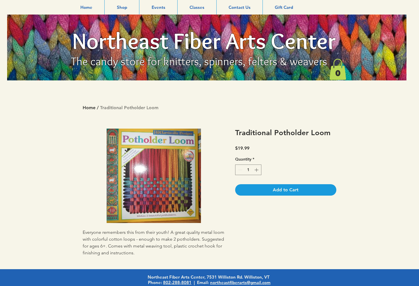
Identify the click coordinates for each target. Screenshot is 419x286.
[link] (338, 69)
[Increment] (257, 170)
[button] (122, 7)
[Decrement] (239, 170)
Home (89, 107)
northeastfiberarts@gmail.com (240, 282)
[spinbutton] (248, 170)
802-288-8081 (177, 282)
